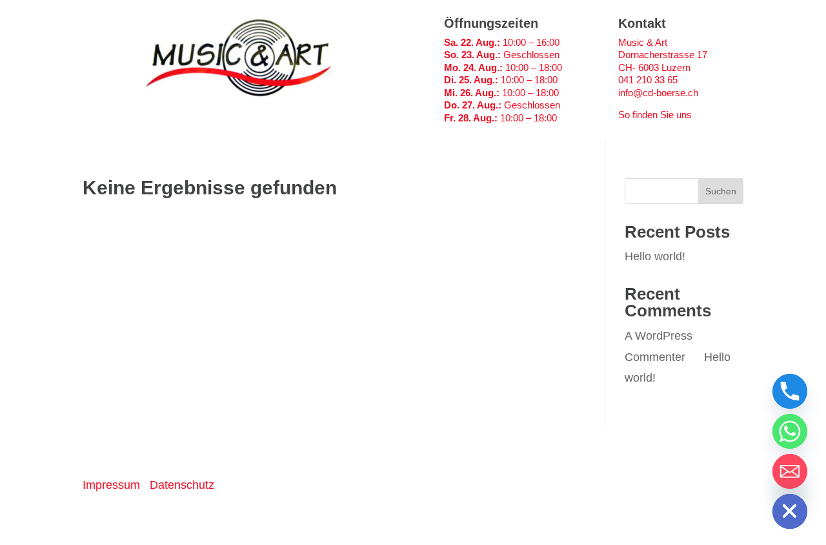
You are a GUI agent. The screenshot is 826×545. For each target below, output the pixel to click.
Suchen (720, 191)
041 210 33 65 (648, 79)
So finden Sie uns (655, 114)
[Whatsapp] (789, 431)
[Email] (789, 471)
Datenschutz (182, 484)
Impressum (111, 484)
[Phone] (789, 391)
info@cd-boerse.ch (658, 92)
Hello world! (655, 256)
